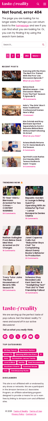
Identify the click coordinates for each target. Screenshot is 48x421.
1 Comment (28, 115)
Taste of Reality (20, 411)
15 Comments (31, 218)
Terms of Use (35, 411)
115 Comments (29, 99)
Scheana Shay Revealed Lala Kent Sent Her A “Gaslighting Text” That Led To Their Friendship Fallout (35, 283)
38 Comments (9, 290)
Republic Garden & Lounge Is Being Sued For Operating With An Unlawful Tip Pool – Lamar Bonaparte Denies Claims (35, 206)
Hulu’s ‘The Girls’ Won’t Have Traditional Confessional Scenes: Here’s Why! (34, 109)
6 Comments (29, 150)
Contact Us (31, 414)
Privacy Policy (18, 414)
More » (36, 55)
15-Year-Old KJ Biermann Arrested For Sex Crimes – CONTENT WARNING (12, 204)
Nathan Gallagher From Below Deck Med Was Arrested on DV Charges (12, 242)
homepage (22, 25)
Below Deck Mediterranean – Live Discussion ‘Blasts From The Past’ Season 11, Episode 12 (34, 92)
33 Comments (9, 213)
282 (27, 55)
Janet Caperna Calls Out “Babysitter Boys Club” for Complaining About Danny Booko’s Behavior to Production (34, 246)
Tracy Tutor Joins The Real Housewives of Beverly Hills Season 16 (12, 282)
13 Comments (29, 166)
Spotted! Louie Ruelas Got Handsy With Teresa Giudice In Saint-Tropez (33, 160)
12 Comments (31, 293)
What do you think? (32, 81)
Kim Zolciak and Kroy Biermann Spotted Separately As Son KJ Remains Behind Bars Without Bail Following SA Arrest (34, 127)
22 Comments (31, 258)
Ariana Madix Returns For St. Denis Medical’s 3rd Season (34, 145)
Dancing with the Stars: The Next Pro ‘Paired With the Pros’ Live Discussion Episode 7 (34, 74)
